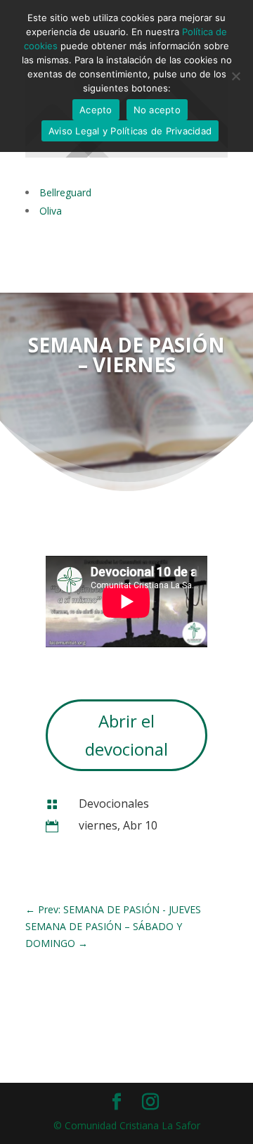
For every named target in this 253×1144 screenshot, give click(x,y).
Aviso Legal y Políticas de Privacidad (130, 130)
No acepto (157, 109)
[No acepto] (235, 76)
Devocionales (114, 803)
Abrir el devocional (126, 735)
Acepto (95, 109)
